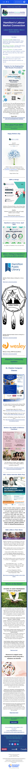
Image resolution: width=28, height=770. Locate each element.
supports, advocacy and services (15, 553)
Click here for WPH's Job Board (14, 256)
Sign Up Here (14, 722)
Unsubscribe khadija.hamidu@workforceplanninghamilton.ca (14, 758)
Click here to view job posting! (10, 281)
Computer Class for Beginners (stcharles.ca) (15, 410)
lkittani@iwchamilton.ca (17, 524)
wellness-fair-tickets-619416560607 (14, 469)
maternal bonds (13, 169)
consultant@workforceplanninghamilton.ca (15, 761)
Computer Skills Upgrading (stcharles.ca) (15, 414)
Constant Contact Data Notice (16, 760)
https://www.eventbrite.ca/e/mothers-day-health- (14, 467)
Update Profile (8, 760)
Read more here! (14, 650)
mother (7, 168)
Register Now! (14, 116)
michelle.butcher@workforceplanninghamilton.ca (14, 216)
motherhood (7, 169)
